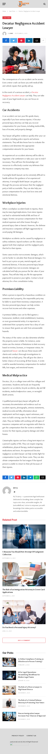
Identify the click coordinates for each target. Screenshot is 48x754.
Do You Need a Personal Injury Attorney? (19, 627)
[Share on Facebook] (5, 40)
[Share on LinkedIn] (28, 40)
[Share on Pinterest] (21, 40)
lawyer (15, 351)
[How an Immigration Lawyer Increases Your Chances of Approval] (9, 716)
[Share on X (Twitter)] (13, 40)
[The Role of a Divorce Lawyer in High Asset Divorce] (9, 690)
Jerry (11, 33)
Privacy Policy (18, 736)
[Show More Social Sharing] (43, 40)
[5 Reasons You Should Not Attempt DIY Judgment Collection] (24, 536)
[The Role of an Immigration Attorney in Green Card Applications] (24, 574)
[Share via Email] (36, 40)
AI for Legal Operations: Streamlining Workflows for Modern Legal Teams (29, 674)
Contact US (31, 736)
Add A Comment (24, 640)
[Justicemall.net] (24, 4)
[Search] (44, 4)
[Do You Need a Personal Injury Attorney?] (24, 612)
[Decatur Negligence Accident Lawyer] (24, 60)
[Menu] (4, 4)
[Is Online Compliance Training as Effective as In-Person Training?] (9, 662)
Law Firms (6, 18)
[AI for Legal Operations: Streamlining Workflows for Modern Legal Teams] (9, 675)
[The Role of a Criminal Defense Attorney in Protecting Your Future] (9, 703)
